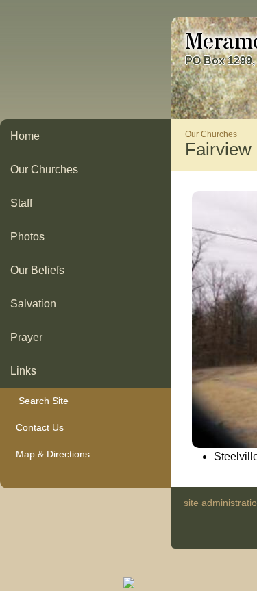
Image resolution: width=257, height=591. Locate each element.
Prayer (26, 337)
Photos (27, 236)
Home (25, 136)
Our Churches (44, 169)
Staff (21, 203)
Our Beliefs (37, 270)
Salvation (33, 304)
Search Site (39, 400)
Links (23, 371)
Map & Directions (50, 454)
